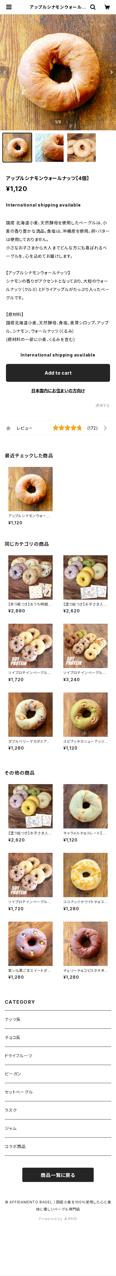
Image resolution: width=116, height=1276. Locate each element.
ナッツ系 (13, 1019)
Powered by (51, 1218)
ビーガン (13, 1073)
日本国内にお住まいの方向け (58, 390)
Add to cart (58, 373)
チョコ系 (13, 1037)
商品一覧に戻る (58, 1175)
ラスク (11, 1110)
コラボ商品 (15, 1146)
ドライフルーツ (18, 1055)
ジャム (10, 1128)
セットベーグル (19, 1091)
